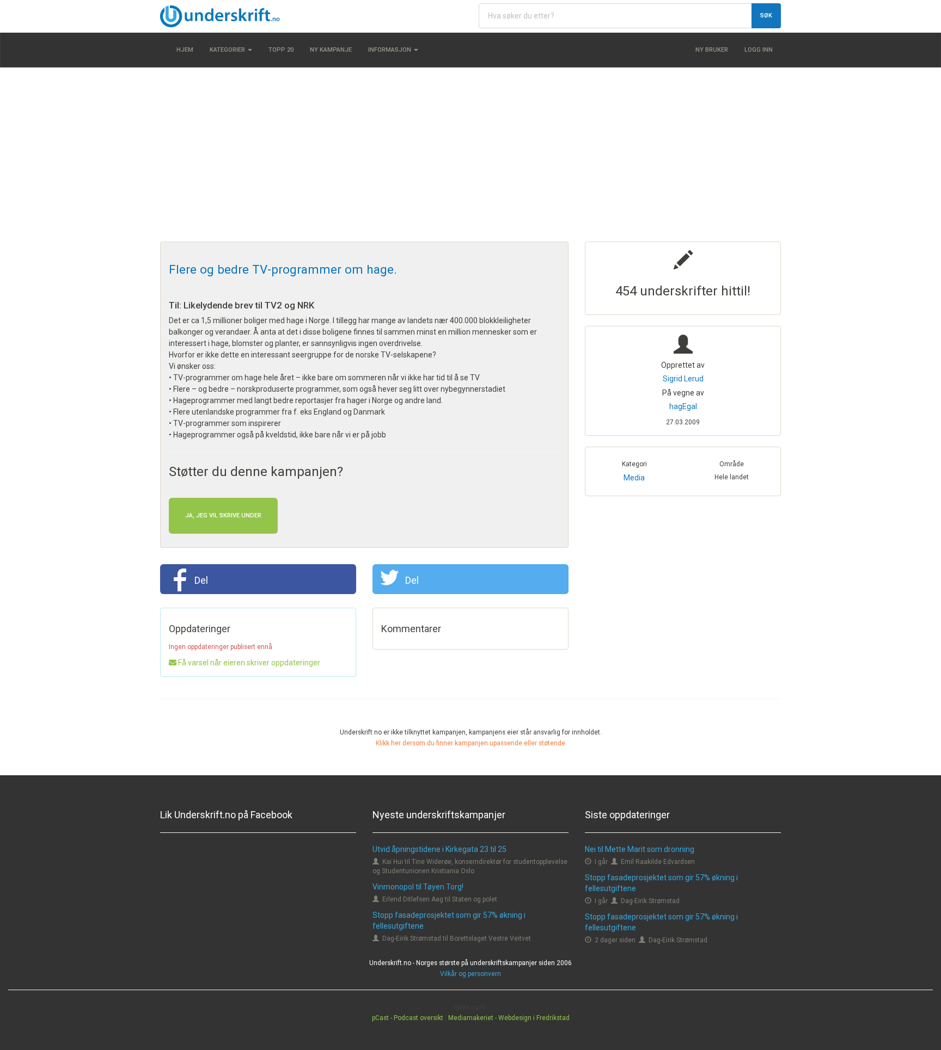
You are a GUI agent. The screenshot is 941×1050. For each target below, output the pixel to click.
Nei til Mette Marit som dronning (639, 849)
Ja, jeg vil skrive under (223, 515)
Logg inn (758, 49)
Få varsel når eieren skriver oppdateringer (248, 662)
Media (634, 477)
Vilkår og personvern (470, 974)
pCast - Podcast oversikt (407, 1018)
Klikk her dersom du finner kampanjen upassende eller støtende (470, 743)
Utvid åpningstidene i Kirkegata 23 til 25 (439, 849)
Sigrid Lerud (683, 378)
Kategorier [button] (228, 49)
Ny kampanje (331, 49)
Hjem (184, 49)
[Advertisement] (470, 154)
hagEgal (683, 406)
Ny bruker (711, 49)
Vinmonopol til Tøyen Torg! (417, 886)
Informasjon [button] (390, 49)
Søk (766, 15)
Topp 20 (281, 49)
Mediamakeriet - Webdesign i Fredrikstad (509, 1018)
